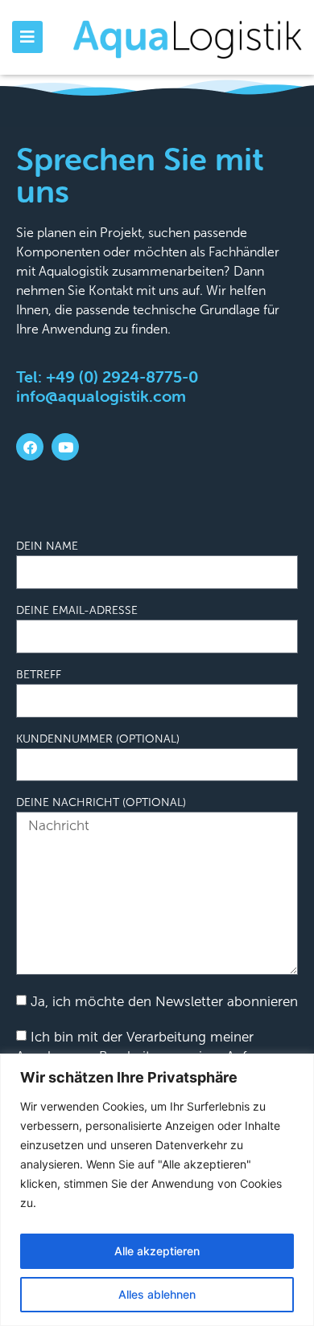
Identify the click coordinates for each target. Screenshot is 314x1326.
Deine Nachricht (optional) (101, 802)
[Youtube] (65, 446)
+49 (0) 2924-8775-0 (122, 376)
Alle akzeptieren (157, 1251)
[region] (157, 1190)
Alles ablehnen (157, 1294)
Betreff (38, 675)
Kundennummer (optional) (98, 739)
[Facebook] (29, 446)
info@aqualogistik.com (101, 396)
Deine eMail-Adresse (77, 610)
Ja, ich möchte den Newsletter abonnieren (164, 1001)
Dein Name (47, 546)
